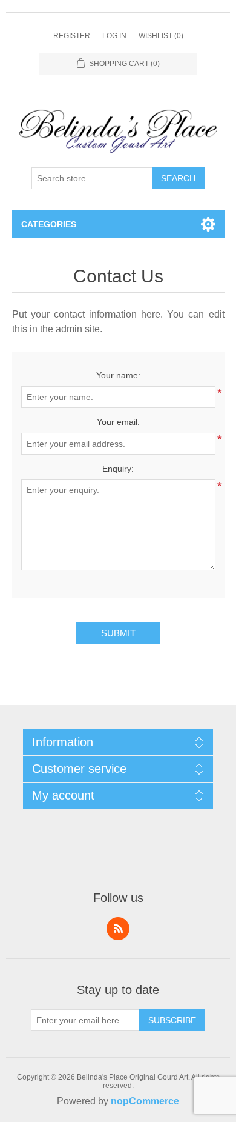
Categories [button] (48, 224)
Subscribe (172, 1020)
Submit (118, 633)
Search (178, 178)
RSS (118, 928)
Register (71, 36)
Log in (114, 36)
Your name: (118, 375)
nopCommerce (145, 1101)
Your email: (118, 422)
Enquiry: (118, 468)
